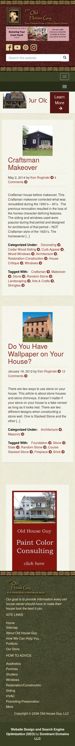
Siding (10, 690)
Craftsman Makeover (23, 163)
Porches (12, 668)
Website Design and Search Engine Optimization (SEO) (35, 731)
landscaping (17, 281)
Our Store (13, 649)
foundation (39, 442)
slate (12, 447)
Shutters (12, 674)
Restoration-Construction (26, 258)
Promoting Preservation (22, 701)
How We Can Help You (22, 638)
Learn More (59, 99)
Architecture (45, 253)
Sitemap (12, 627)
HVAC (10, 696)
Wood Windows (19, 253)
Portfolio (12, 643)
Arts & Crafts (41, 281)
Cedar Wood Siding (22, 249)
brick (57, 451)
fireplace (41, 451)
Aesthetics (13, 663)
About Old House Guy (21, 633)
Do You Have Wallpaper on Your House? (36, 353)
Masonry (14, 434)
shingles (14, 285)
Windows (32, 263)
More (9, 706)
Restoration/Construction (23, 685)
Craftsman (39, 271)
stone (17, 276)
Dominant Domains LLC (51, 736)
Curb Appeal (51, 249)
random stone (38, 276)
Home (10, 622)
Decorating (49, 244)
